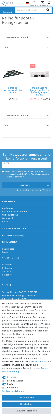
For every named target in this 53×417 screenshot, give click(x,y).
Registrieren (8, 249)
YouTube (6, 272)
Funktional (12, 387)
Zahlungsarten (9, 208)
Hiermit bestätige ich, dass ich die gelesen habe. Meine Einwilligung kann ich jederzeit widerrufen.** (27, 174)
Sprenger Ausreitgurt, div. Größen (13, 91)
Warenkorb (8, 218)
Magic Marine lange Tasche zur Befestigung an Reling (39, 91)
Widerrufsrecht (10, 215)
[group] (40, 74)
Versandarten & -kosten (14, 212)
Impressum (40, 361)
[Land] (28, 2)
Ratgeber (6, 275)
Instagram (7, 268)
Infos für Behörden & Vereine (17, 299)
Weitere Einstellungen (13, 391)
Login (5, 252)
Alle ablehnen (26, 404)
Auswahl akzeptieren (26, 411)
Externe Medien (15, 381)
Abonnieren (25, 185)
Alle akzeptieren (26, 398)
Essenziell (12, 377)
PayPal (10, 384)
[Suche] (48, 10)
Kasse (5, 222)
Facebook (7, 265)
